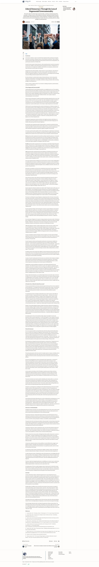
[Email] (57, 22)
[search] (73, 1)
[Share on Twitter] (56, 22)
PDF (26, 53)
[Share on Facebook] (55, 22)
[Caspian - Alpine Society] (26, 1)
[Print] (59, 22)
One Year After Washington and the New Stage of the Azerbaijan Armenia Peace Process (67, 9)
